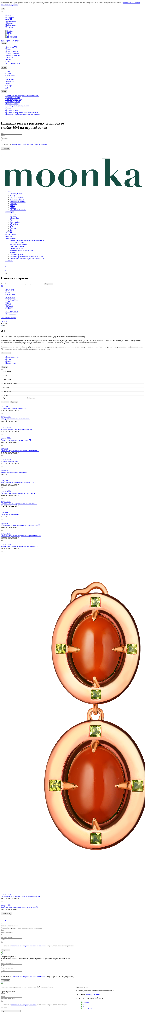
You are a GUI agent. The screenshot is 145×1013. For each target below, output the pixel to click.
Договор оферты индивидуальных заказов (21, 112)
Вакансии (9, 108)
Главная (4, 321)
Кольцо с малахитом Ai (10, 461)
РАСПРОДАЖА (11, 300)
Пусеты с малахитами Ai (10, 514)
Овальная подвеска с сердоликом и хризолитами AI (21, 536)
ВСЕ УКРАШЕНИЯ (13, 63)
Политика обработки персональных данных (22, 114)
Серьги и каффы (11, 51)
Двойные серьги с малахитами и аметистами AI (19, 907)
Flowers (8, 71)
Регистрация (10, 294)
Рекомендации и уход (13, 100)
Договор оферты (11, 110)
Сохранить (48, 284)
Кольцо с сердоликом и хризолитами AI (16, 429)
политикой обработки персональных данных (29, 144)
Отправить (5, 950)
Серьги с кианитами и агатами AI (14, 472)
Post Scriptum (10, 79)
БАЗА (7, 302)
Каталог (8, 15)
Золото (8, 59)
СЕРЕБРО (9, 306)
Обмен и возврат (11, 104)
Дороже (8, 359)
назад (4, 43)
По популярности (12, 357)
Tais (6, 88)
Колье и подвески (12, 53)
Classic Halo (9, 75)
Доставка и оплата (12, 98)
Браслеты (9, 57)
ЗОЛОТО (9, 308)
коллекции (9, 17)
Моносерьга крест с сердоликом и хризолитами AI (20, 525)
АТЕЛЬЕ (8, 19)
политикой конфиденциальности (23, 1005)
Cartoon (8, 73)
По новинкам (10, 363)
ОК (3, 9)
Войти (7, 292)
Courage (8, 86)
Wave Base (9, 81)
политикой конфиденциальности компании (28, 946)
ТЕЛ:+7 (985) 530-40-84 (10, 41)
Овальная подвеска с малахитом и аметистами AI (20, 451)
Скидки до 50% (11, 47)
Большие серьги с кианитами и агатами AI (17, 483)
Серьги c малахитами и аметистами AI (16, 440)
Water (7, 84)
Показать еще (6, 914)
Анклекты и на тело (13, 55)
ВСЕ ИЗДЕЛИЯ (11, 312)
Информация (10, 25)
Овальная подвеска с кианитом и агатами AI (18, 493)
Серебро (8, 61)
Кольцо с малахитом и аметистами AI (15, 419)
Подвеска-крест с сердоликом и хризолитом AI (19, 504)
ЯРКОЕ (8, 304)
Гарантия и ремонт (12, 102)
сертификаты (10, 21)
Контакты (9, 27)
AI (6, 77)
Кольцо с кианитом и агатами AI (13, 408)
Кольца (8, 49)
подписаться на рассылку (11, 1011)
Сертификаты (10, 314)
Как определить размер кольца (17, 106)
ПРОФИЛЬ (9, 290)
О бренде (9, 23)
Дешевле (8, 361)
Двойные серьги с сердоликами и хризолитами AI (20, 896)
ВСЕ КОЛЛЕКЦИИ (8, 318)
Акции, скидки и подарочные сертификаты (22, 96)
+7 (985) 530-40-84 (93, 994)
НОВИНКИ (10, 298)
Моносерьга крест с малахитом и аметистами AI (19, 546)
